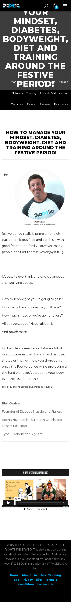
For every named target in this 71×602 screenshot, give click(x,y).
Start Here (49, 81)
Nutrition (17, 93)
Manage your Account (25, 81)
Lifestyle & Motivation (53, 93)
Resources (61, 104)
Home (14, 575)
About (27, 575)
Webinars (17, 104)
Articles (40, 575)
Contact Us (45, 584)
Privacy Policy (32, 579)
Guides (63, 81)
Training (31, 93)
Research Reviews (38, 104)
